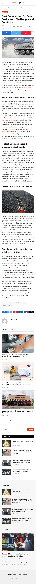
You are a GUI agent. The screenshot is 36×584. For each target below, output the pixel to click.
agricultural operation (8, 302)
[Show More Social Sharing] (32, 33)
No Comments (28, 26)
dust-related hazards (13, 261)
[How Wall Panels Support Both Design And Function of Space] (6, 463)
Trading (4, 550)
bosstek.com (26, 83)
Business (4, 12)
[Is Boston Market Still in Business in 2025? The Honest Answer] (18, 399)
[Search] (33, 3)
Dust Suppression (21, 302)
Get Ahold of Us (13, 574)
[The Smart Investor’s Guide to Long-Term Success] (6, 443)
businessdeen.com (22, 579)
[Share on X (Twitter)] (16, 33)
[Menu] (3, 3)
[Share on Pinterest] (26, 33)
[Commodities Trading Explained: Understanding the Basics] (6, 472)
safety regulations (7, 305)
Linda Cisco (9, 26)
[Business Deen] (18, 3)
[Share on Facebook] (6, 33)
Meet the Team (23, 574)
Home (3, 7)
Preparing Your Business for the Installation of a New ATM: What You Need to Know (22, 452)
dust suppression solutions (10, 120)
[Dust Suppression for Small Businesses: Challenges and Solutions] (18, 47)
